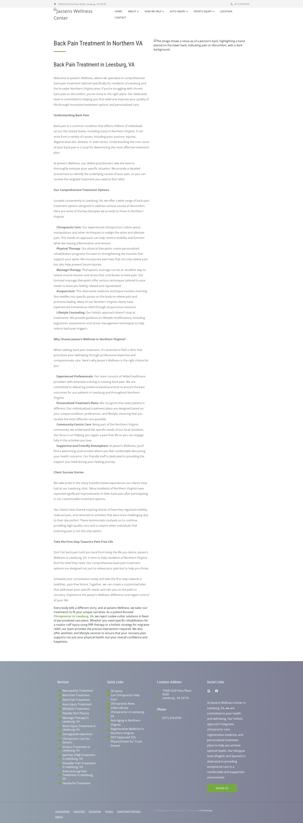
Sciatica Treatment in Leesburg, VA (76, 749)
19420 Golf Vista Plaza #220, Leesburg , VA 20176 (81, 4)
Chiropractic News (123, 704)
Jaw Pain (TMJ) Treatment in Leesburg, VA (78, 757)
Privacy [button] (109, 811)
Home (118, 11)
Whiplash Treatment (75, 709)
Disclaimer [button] (95, 811)
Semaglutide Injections (77, 734)
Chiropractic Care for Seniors (76, 740)
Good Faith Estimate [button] (129, 811)
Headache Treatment (76, 783)
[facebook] (216, 691)
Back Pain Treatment (76, 695)
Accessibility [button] (62, 811)
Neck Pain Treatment (76, 700)
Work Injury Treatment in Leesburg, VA (79, 728)
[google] (209, 691)
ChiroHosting (205, 810)
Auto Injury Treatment (77, 704)
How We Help (153, 11)
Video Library (119, 708)
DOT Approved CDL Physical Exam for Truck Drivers (126, 741)
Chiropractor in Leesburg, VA (74, 616)
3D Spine (116, 691)
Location (226, 11)
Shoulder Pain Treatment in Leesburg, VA (79, 765)
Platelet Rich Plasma (75, 713)
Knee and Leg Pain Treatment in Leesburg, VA (77, 775)
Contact (120, 17)
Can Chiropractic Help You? (125, 697)
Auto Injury (177, 11)
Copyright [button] (79, 811)
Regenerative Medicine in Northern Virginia (127, 731)
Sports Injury (203, 11)
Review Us (222, 788)
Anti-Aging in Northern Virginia (125, 722)
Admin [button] (59, 816)
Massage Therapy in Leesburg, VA (75, 719)
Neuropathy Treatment (77, 691)
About (132, 11)
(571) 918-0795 (241, 4)
